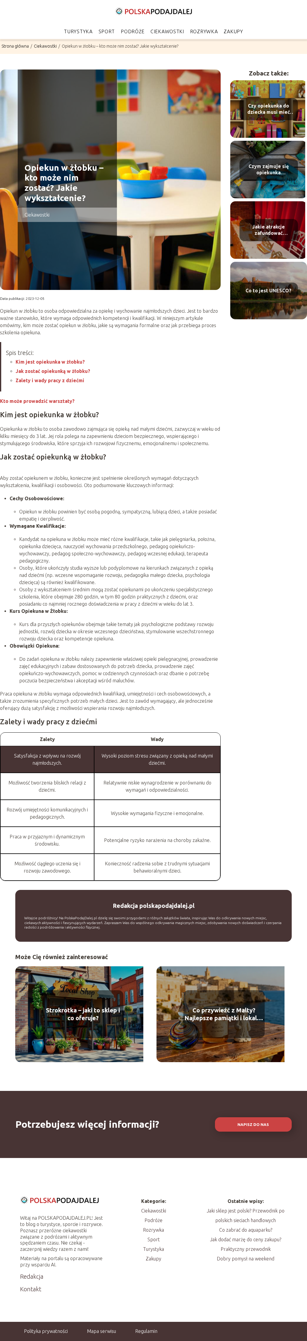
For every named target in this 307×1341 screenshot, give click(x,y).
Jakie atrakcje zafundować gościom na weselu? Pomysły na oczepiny (268, 230)
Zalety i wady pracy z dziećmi (50, 380)
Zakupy (233, 31)
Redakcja (31, 1276)
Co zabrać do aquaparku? (245, 1230)
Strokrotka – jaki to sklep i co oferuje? (83, 1014)
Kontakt (30, 1289)
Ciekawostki (167, 31)
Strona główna (15, 46)
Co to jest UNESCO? (268, 290)
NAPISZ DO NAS (253, 1124)
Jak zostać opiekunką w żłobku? (53, 371)
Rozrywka (204, 31)
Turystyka (78, 31)
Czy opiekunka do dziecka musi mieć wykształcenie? (268, 109)
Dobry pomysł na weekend (245, 1258)
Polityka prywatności (46, 1331)
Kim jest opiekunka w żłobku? (50, 362)
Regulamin (146, 1331)
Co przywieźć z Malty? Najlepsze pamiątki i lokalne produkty (224, 1014)
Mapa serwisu (101, 1331)
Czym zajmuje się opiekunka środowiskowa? (269, 170)
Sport (107, 31)
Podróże (133, 31)
